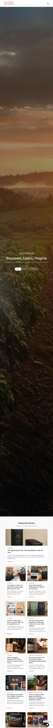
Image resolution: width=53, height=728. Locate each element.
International (34, 269)
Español (25, 269)
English (18, 269)
